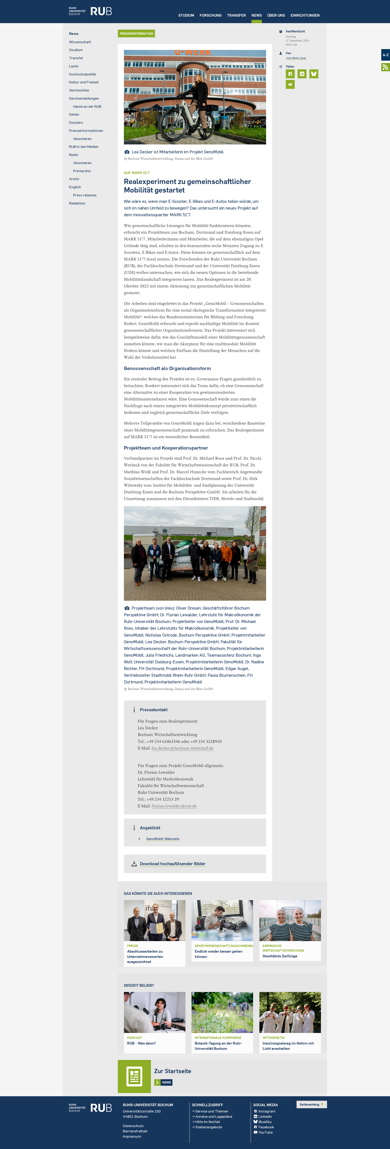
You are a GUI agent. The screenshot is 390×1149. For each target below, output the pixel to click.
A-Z (386, 55)
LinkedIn (265, 1116)
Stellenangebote (208, 1127)
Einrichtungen (305, 15)
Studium (186, 15)
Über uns (276, 15)
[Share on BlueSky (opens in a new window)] (314, 73)
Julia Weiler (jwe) (296, 58)
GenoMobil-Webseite (162, 838)
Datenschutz (133, 1125)
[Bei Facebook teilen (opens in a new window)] (291, 73)
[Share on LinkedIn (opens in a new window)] (303, 73)
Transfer (236, 15)
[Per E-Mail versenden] (291, 84)
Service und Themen (211, 1111)
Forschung (211, 15)
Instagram (267, 1111)
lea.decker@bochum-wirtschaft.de (183, 748)
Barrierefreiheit (135, 1131)
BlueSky (265, 1121)
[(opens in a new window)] (87, 11)
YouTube (266, 1132)
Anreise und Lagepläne (213, 1116)
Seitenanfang (312, 1104)
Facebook (266, 1127)
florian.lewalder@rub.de (174, 806)
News (256, 15)
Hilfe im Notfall (207, 1121)
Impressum (132, 1136)
